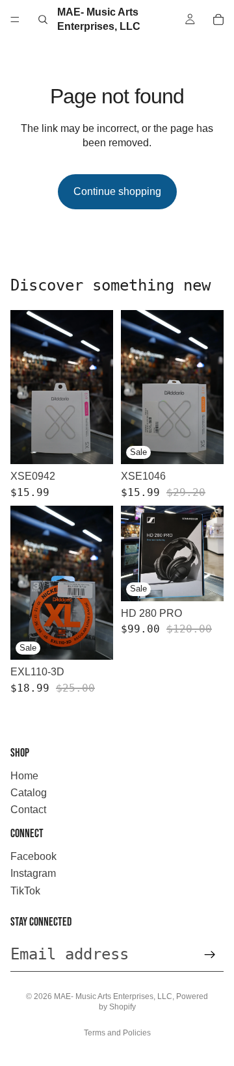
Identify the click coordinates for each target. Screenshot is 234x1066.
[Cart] (218, 19)
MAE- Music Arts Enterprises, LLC (113, 996)
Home (24, 775)
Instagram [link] (33, 873)
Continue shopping (117, 191)
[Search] (43, 19)
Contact (28, 809)
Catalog (28, 792)
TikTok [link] (25, 890)
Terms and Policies (117, 1032)
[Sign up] (210, 954)
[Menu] (15, 19)
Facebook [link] (33, 856)
